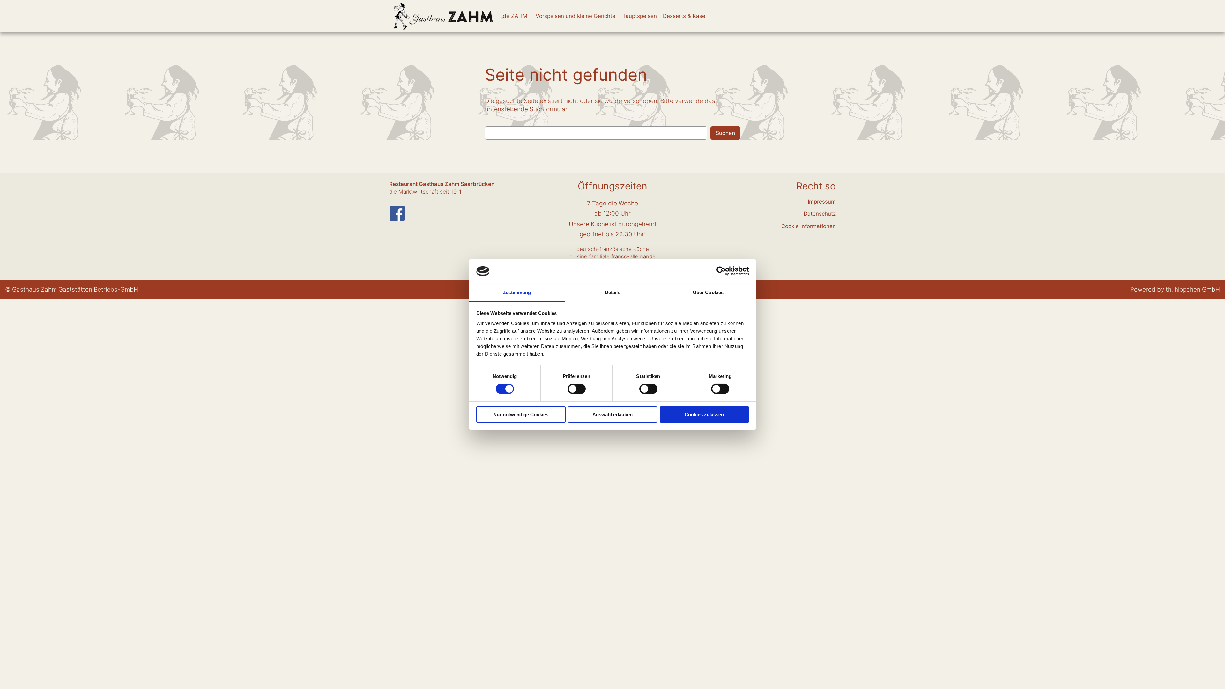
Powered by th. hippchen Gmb (1172, 289)
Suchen (725, 133)
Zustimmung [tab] (517, 292)
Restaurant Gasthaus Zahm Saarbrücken (441, 184)
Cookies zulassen (704, 414)
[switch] (577, 389)
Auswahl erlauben (612, 414)
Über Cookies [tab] (708, 292)
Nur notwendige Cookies (520, 414)
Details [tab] (612, 292)
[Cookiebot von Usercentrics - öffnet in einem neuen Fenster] (721, 271)
